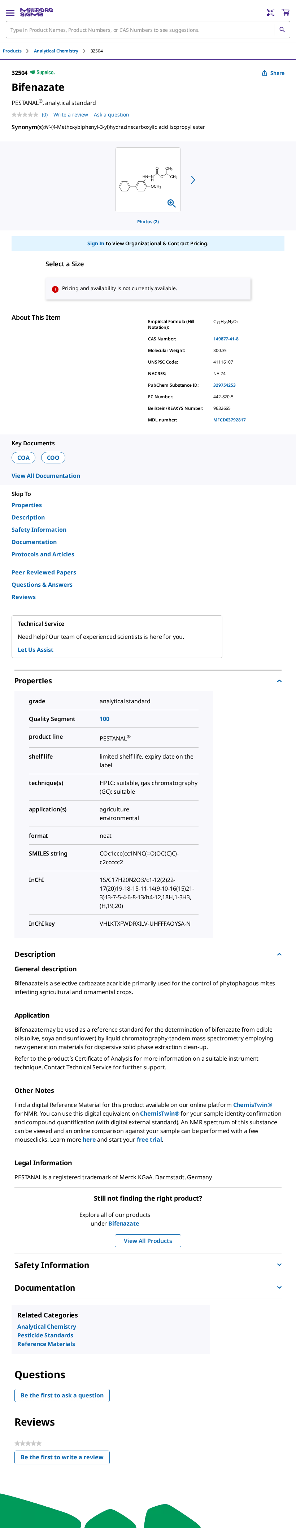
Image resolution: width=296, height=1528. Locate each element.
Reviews (24, 597)
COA (23, 458)
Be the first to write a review (65, 1458)
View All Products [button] (148, 1241)
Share (277, 72)
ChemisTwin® (252, 1105)
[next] (193, 180)
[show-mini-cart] (285, 12)
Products (12, 51)
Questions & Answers (42, 585)
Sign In (95, 243)
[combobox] (148, 29)
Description (28, 517)
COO (53, 458)
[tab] (18, 50)
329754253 (224, 385)
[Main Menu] (10, 12)
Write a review (70, 114)
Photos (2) (148, 221)
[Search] (282, 29)
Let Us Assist (35, 649)
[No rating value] (27, 114)
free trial (149, 1139)
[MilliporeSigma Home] (36, 12)
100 (104, 719)
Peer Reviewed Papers (44, 572)
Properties (27, 505)
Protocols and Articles (43, 554)
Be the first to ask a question (62, 1395)
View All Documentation (46, 475)
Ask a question (111, 114)
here (89, 1139)
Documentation (34, 542)
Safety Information (39, 530)
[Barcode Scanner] (270, 12)
